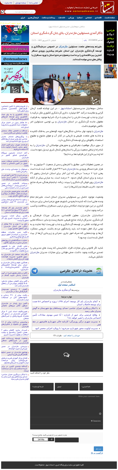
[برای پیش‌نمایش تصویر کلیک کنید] (67, 84)
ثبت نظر (98, 449)
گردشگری (66, 289)
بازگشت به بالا (97, 452)
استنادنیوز (66, 108)
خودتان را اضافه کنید (71, 335)
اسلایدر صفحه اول (66, 284)
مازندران (63, 46)
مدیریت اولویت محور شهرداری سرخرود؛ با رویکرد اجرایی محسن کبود (66, 328)
